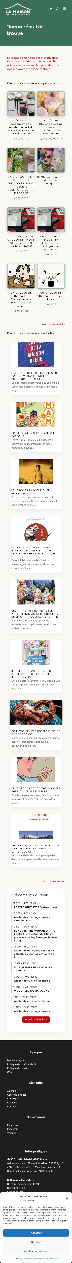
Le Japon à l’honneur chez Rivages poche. (30, 492)
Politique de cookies (23, 1258)
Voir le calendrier (36, 1019)
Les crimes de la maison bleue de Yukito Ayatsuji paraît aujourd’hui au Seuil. (35, 376)
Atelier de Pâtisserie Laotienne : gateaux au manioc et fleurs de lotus (35, 953)
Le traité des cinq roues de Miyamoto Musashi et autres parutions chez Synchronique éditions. (33, 552)
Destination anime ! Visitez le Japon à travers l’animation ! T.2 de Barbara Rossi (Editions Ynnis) (35, 613)
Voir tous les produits (53, 324)
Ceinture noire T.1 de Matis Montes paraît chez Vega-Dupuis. (35, 790)
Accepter (36, 1232)
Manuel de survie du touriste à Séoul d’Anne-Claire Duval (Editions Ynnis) (34, 674)
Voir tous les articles (54, 881)
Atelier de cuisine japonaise (32, 980)
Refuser (36, 1242)
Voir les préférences (36, 1251)
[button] (67, 1198)
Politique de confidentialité (46, 1258)
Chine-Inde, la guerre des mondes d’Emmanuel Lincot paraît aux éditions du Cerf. (35, 848)
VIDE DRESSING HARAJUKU (31, 990)
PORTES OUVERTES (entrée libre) (35, 907)
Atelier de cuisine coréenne (32, 1001)
